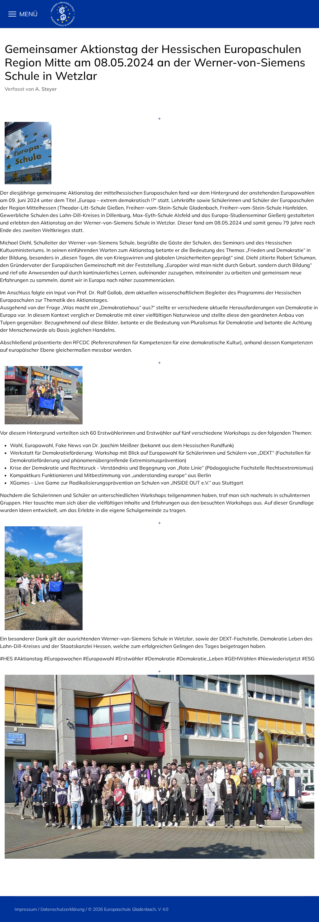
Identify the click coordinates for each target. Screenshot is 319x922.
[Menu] (26, 14)
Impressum (26, 909)
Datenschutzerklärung (62, 909)
